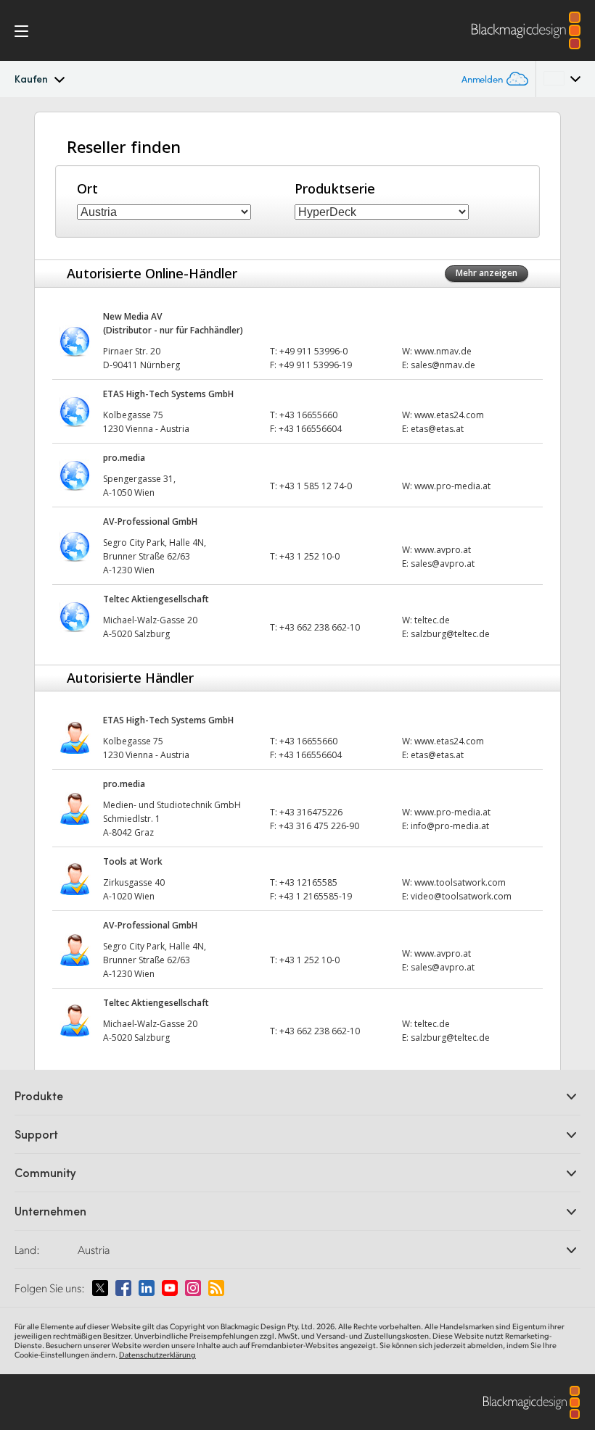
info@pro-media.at (450, 826)
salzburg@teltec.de (450, 634)
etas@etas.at (437, 429)
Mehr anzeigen (486, 273)
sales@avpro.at (443, 563)
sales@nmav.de (443, 365)
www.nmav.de (443, 351)
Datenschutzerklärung (157, 1355)
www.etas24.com (449, 415)
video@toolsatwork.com (461, 896)
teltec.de (432, 620)
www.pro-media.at (452, 486)
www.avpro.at (442, 550)
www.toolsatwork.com (460, 882)
